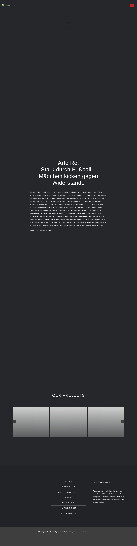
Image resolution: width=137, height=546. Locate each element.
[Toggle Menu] (132, 5)
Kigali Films (76, 532)
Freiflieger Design (94, 532)
